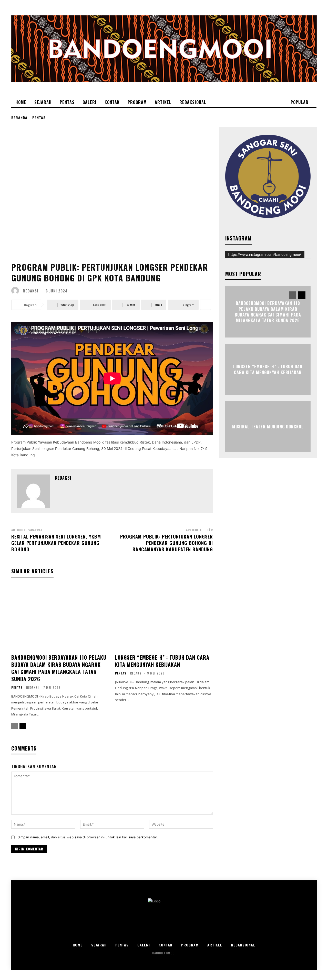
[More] (205, 305)
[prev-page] (14, 726)
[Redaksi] (16, 290)
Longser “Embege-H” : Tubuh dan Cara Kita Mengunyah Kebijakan (162, 660)
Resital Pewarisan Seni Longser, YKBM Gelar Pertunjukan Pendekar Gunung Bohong (56, 543)
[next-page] (22, 726)
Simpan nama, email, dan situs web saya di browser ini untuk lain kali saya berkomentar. (88, 837)
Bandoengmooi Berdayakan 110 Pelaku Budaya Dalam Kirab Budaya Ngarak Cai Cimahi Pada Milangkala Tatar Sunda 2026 (58, 668)
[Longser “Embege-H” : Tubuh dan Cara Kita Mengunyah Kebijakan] (164, 618)
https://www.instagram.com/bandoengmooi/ (264, 254)
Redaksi (30, 291)
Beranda (19, 117)
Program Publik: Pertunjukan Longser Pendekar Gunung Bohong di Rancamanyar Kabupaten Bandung (166, 543)
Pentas (39, 117)
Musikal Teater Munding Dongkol (268, 427)
